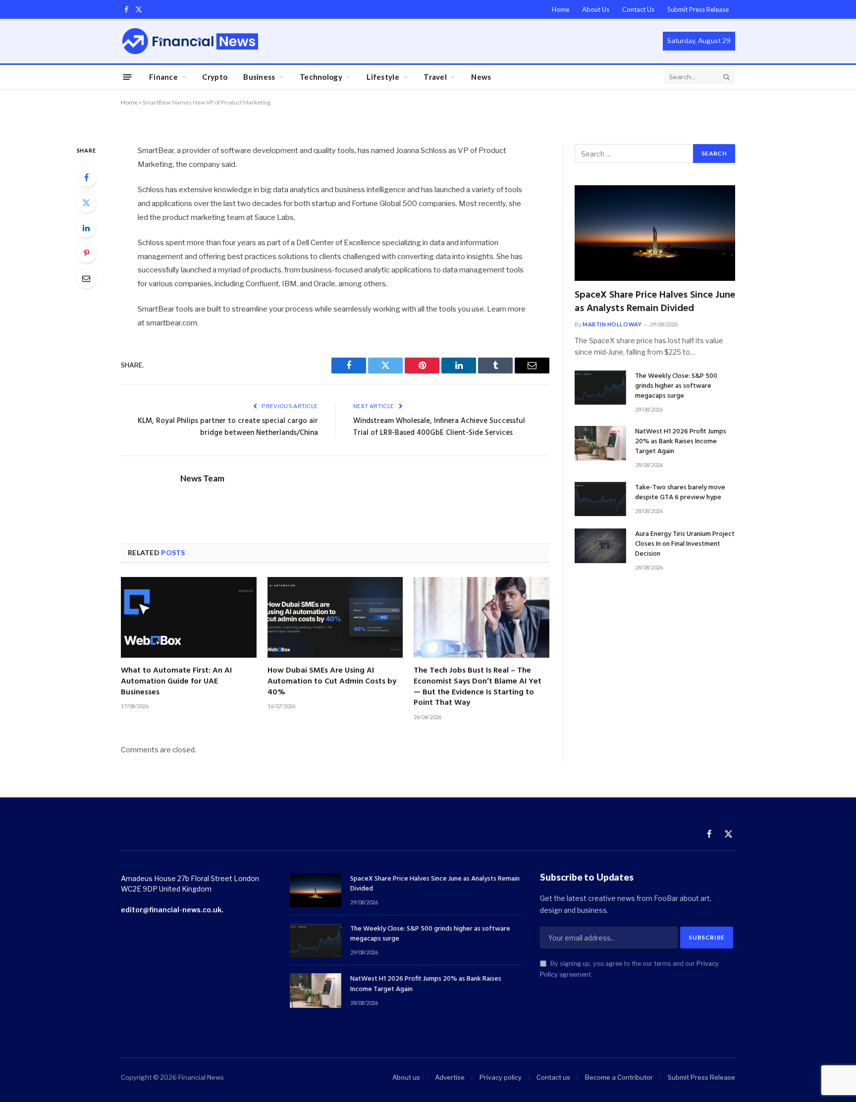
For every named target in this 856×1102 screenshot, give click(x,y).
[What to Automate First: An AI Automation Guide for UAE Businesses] (189, 617)
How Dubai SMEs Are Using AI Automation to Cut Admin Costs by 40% (332, 682)
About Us (595, 9)
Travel (435, 76)
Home (560, 9)
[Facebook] (86, 177)
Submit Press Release (698, 9)
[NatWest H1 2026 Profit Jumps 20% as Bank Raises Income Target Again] (600, 443)
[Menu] (127, 76)
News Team (202, 478)
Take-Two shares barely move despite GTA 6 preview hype (680, 493)
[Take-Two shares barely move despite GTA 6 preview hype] (600, 499)
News (481, 76)
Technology (321, 76)
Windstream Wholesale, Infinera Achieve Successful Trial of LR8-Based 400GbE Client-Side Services (439, 427)
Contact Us (638, 9)
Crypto (214, 76)
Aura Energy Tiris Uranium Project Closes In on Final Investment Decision (685, 544)
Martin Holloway (612, 324)
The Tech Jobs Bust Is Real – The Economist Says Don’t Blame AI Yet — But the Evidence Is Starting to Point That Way (477, 687)
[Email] (86, 278)
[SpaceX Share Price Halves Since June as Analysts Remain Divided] (655, 233)
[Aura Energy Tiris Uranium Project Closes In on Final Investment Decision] (600, 545)
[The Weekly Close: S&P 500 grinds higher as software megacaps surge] (600, 387)
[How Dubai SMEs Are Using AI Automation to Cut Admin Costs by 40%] (335, 617)
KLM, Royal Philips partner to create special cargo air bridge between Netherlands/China (228, 427)
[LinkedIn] (86, 228)
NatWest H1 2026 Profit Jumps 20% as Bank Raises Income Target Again (680, 442)
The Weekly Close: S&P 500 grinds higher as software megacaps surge (676, 386)
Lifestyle (383, 76)
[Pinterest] (86, 253)
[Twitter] (86, 202)
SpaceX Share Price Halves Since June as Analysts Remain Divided (655, 302)
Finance (163, 76)
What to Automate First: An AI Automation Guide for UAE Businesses (176, 682)
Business (259, 76)
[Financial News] (190, 40)
